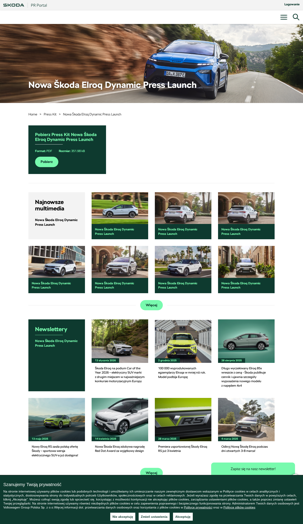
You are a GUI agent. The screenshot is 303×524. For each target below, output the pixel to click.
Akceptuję (183, 516)
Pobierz (47, 162)
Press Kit (50, 114)
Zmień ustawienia (154, 516)
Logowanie (292, 4)
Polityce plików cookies (239, 507)
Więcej (151, 305)
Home (32, 114)
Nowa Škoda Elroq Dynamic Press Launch (92, 114)
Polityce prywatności (198, 507)
